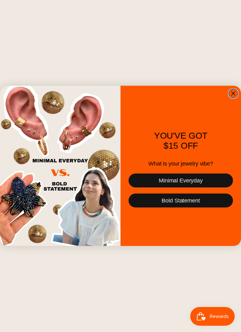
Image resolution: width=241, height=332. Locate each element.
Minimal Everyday (181, 180)
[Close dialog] (233, 93)
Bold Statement (181, 200)
